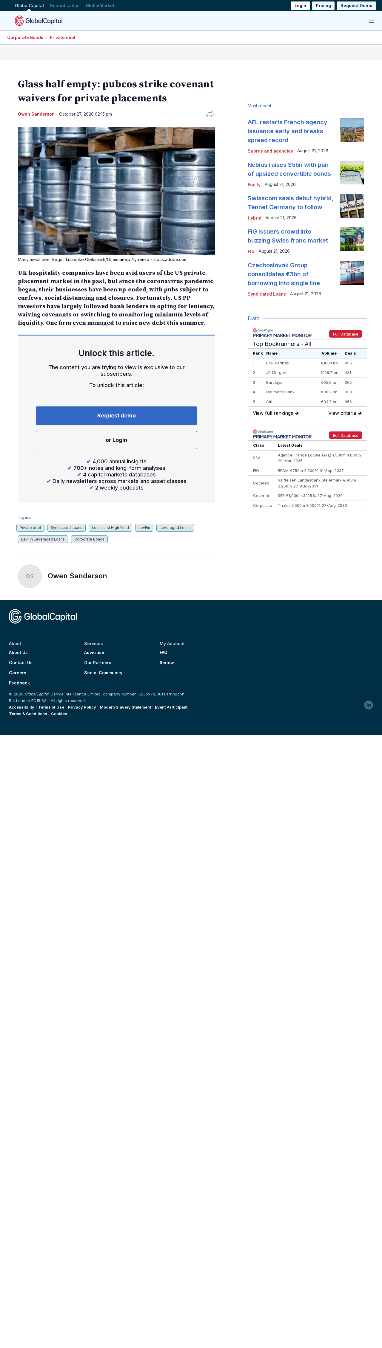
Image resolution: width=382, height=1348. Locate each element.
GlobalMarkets (101, 5)
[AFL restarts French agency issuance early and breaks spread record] (352, 130)
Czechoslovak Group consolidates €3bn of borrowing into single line (284, 274)
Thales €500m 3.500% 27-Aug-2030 (312, 505)
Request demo (116, 415)
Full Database (345, 334)
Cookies (59, 713)
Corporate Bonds (25, 37)
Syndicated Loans (66, 527)
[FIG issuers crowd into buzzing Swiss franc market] (352, 239)
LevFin (144, 527)
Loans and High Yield (110, 527)
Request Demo (356, 5)
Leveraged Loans (175, 527)
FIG (251, 251)
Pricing (323, 5)
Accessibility (21, 707)
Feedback (19, 683)
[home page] (39, 20)
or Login (116, 440)
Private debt (63, 37)
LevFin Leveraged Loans (43, 539)
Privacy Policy (82, 707)
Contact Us (21, 663)
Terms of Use (51, 707)
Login (300, 5)
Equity (254, 184)
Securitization (65, 5)
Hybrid (254, 217)
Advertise (94, 652)
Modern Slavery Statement (125, 707)
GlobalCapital (29, 5)
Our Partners (97, 663)
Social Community (103, 673)
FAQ (163, 652)
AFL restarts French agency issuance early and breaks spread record (287, 131)
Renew (167, 663)
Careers (17, 673)
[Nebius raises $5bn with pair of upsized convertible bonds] (352, 172)
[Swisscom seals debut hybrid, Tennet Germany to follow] (352, 206)
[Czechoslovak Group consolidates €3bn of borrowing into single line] (352, 273)
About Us (18, 652)
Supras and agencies (270, 150)
